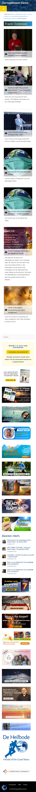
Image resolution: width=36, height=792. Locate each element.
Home (12, 14)
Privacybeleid (12, 784)
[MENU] (3, 8)
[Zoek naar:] (18, 337)
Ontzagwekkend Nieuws (15, 3)
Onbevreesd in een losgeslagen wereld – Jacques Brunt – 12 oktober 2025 (19, 540)
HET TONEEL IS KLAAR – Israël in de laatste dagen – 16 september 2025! (18, 548)
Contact (25, 784)
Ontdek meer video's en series (23, 14)
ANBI (19, 784)
